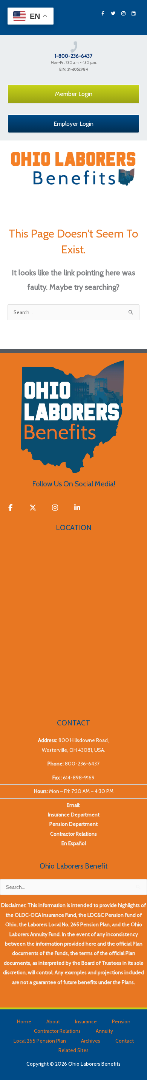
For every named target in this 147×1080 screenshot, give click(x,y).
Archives (90, 1041)
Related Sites (73, 1050)
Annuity (104, 1031)
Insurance (86, 1021)
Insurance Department (74, 815)
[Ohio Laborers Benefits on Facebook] (10, 508)
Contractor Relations (73, 834)
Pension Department (73, 824)
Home (24, 1021)
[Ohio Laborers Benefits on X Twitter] (32, 508)
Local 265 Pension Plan (40, 1041)
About (53, 1021)
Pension (121, 1021)
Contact (124, 1041)
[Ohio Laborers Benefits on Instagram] (55, 508)
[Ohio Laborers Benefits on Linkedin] (77, 508)
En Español (73, 843)
